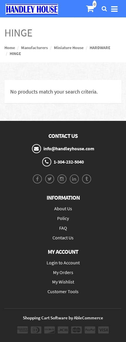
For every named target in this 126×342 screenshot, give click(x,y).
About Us (63, 208)
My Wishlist (63, 282)
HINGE (15, 53)
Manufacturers (34, 47)
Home (9, 47)
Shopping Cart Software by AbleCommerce (63, 318)
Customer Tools (63, 291)
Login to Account (63, 263)
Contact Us (63, 238)
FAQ (63, 228)
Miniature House (69, 47)
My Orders (63, 272)
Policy (63, 218)
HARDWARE (100, 47)
